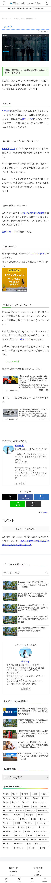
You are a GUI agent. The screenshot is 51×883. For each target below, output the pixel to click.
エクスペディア (39, 253)
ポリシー (13, 875)
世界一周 (13, 871)
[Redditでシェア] (31, 727)
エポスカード (8, 232)
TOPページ (13, 868)
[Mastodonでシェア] (19, 720)
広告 (37, 871)
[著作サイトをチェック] (16, 483)
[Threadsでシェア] (19, 727)
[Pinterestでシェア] (19, 734)
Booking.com (8, 148)
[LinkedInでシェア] (31, 734)
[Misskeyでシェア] (42, 720)
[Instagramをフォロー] (20, 483)
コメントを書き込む (25, 529)
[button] (33, 504)
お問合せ (37, 875)
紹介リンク (25, 339)
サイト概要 (37, 868)
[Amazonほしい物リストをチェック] (23, 483)
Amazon (6, 110)
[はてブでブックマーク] (42, 727)
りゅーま (19, 445)
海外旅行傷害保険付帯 (33, 212)
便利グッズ (27, 119)
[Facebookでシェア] (8, 727)
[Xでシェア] (8, 720)
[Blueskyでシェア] (31, 720)
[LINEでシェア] (8, 734)
